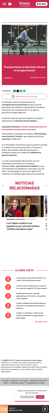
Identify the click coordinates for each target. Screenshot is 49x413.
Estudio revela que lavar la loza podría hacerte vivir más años (24, 128)
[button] (4, 4)
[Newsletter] (10, 4)
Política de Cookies (17, 383)
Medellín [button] (12, 408)
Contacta (5, 381)
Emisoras (14, 381)
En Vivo (42, 4)
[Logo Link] (24, 4)
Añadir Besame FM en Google (26, 96)
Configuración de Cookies (35, 383)
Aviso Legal (24, 381)
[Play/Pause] (45, 409)
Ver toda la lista (41, 321)
